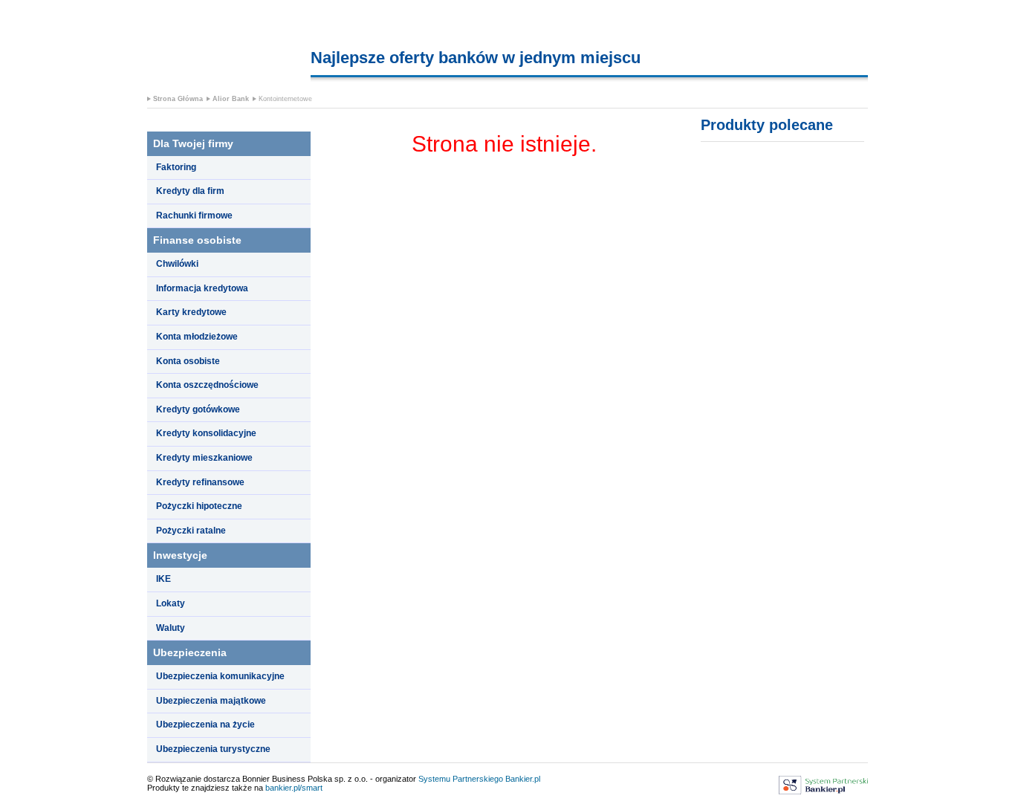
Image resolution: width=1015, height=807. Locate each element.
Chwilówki (177, 264)
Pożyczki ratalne (191, 530)
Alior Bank (231, 99)
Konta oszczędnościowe (207, 385)
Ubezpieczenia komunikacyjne (220, 676)
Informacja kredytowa (202, 288)
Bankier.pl (522, 778)
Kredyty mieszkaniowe (204, 458)
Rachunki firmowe (194, 215)
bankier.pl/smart (293, 787)
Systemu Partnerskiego (460, 778)
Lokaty (170, 603)
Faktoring (176, 167)
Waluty (170, 628)
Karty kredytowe (191, 312)
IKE (163, 579)
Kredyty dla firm (190, 191)
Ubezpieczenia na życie (205, 724)
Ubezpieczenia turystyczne (213, 749)
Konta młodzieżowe (197, 336)
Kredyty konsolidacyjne (206, 433)
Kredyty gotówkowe (198, 409)
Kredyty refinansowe (200, 482)
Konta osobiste (188, 361)
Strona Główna (178, 99)
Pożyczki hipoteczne (199, 506)
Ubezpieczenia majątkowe (211, 701)
